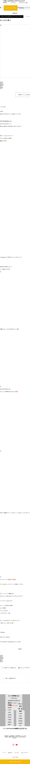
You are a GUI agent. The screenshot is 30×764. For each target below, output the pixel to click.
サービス (17, 752)
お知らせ (21, 8)
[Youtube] (17, 745)
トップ (4, 752)
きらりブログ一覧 (11, 8)
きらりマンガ (24, 752)
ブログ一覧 (15, 757)
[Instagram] (13, 745)
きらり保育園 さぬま (12, 667)
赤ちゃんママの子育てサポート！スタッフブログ (12, 16)
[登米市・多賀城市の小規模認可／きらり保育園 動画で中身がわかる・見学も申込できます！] (15, 738)
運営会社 (15, 13)
